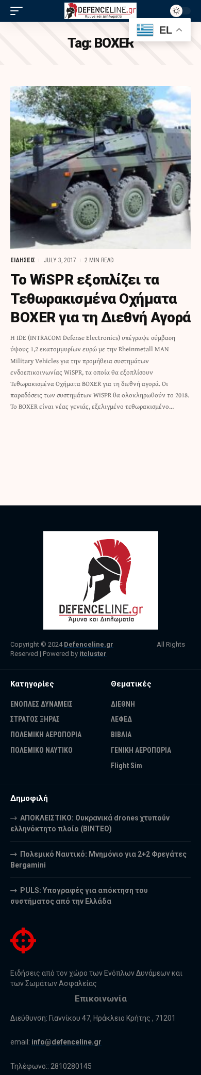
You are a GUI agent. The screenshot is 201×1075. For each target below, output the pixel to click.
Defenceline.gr (88, 644)
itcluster (93, 654)
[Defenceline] (100, 11)
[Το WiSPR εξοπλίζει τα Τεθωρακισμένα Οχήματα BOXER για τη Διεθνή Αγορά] (100, 167)
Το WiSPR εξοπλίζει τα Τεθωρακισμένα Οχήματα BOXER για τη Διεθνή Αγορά (100, 298)
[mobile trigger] (19, 11)
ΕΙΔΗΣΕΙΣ (22, 260)
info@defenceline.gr (66, 1042)
